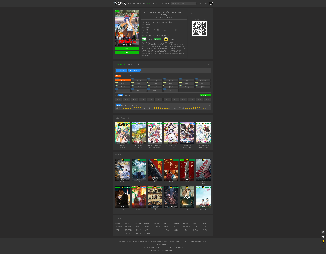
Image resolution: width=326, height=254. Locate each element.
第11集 (199, 99)
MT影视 (155, 80)
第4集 (142, 99)
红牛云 (123, 87)
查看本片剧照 (135, 70)
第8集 (175, 99)
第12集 (207, 99)
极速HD (155, 90)
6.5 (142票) (171, 39)
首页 (129, 3)
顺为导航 (195, 230)
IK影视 (123, 80)
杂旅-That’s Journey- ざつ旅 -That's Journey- (163, 12)
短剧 (153, 3)
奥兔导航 (156, 223)
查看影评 (157, 39)
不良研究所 (147, 233)
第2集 (126, 99)
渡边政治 (148, 24)
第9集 (183, 99)
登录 (206, 3)
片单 (161, 3)
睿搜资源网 (128, 226)
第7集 (167, 99)
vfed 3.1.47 (173, 250)
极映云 (171, 87)
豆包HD (187, 80)
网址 (157, 3)
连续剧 (139, 3)
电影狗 (127, 223)
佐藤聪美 (159, 22)
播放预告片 (122, 70)
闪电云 (123, 90)
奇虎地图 (174, 247)
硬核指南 (146, 226)
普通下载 (130, 75)
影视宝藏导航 (119, 226)
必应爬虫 (180, 247)
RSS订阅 (145, 247)
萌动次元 (155, 83)
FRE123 (176, 226)
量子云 (187, 87)
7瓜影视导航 (157, 226)
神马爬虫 (163, 247)
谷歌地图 (157, 247)
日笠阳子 (165, 22)
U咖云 (139, 90)
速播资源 (187, 83)
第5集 (150, 99)
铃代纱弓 (148, 22)
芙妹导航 (166, 230)
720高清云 (203, 80)
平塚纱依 (154, 22)
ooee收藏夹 (138, 223)
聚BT (165, 223)
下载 (127, 52)
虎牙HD (171, 83)
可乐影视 (195, 223)
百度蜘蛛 (151, 247)
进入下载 (136, 64)
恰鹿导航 (146, 223)
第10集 (191, 99)
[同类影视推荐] (323, 242)
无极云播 (203, 87)
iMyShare (156, 230)
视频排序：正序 (205, 95)
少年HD (139, 83)
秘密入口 (127, 233)
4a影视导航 (138, 230)
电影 (134, 3)
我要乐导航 (176, 223)
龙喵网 (146, 230)
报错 (209, 64)
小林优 (170, 22)
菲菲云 (203, 83)
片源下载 (124, 75)
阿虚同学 (117, 223)
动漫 (148, 3)
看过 (201, 3)
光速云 (139, 87)
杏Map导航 (138, 233)
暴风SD (171, 90)
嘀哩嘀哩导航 (186, 226)
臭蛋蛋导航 (186, 223)
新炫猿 (204, 223)
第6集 (159, 99)
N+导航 (185, 230)
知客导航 (176, 230)
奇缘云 (171, 80)
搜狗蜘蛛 (168, 247)
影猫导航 (117, 230)
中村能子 (148, 27)
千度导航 (166, 226)
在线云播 (117, 75)
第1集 (118, 99)
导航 (166, 3)
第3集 (134, 99)
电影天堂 (139, 80)
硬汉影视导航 (128, 230)
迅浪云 (155, 87)
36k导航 (195, 226)
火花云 (123, 83)
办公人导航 (118, 233)
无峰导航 (137, 226)
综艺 (144, 3)
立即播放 (127, 48)
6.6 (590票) (150, 39)
